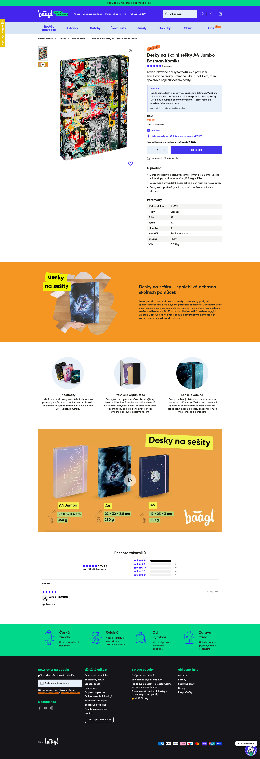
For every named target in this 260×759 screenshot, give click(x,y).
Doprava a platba (95, 692)
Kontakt (89, 713)
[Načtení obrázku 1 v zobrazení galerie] (43, 53)
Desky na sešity (78, 39)
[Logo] (53, 14)
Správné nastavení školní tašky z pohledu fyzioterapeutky (149, 693)
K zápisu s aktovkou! (143, 675)
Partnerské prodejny (96, 701)
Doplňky (62, 39)
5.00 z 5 (102, 566)
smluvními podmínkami (70, 693)
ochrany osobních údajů (48, 693)
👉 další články (140, 698)
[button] (220, 13)
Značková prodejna (95, 705)
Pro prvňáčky (185, 692)
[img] (49, 592)
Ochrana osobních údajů (98, 696)
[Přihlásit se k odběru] (78, 683)
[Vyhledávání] (165, 14)
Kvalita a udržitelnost (96, 709)
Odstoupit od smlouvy (99, 720)
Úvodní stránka (45, 39)
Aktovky (182, 675)
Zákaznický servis (94, 680)
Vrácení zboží (92, 684)
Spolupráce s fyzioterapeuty (147, 680)
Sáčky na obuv (186, 684)
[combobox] (180, 14)
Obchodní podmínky (96, 675)
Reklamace (91, 688)
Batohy (182, 680)
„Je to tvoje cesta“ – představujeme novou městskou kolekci (152, 685)
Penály (181, 688)
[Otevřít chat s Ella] (251, 750)
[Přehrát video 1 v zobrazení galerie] (43, 64)
